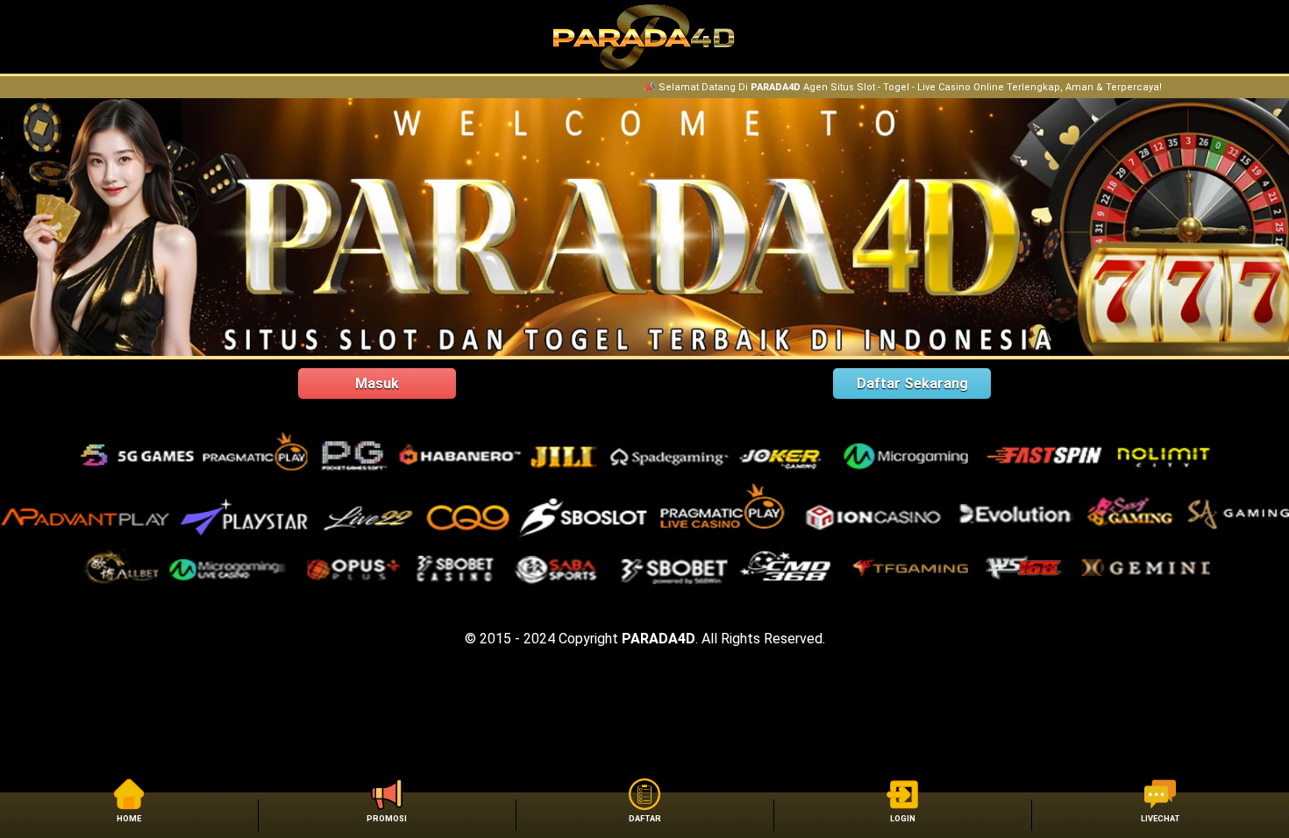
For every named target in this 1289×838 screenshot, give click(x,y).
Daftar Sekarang (912, 383)
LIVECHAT (1160, 818)
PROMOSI (387, 818)
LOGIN (902, 818)
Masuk (377, 383)
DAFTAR (645, 818)
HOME (129, 818)
